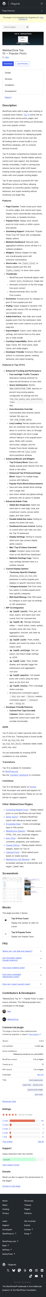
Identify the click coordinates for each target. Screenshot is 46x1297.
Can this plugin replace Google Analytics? (12, 959)
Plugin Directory (8, 11)
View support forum (10, 1165)
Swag (27, 1233)
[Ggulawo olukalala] (42, 3)
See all (41, 1141)
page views (27, 1085)
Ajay (7, 57)
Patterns (28, 1213)
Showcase (28, 1201)
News (4, 1205)
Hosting (5, 1209)
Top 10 (26, 114)
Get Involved (30, 1221)
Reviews (8, 79)
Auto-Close (11, 838)
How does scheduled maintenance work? (11, 975)
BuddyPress (8, 1254)
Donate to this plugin (11, 1186)
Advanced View (9, 1101)
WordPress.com (10, 1241)
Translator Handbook (19, 775)
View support (34, 1034)
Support (8, 97)
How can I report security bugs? (16, 984)
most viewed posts (36, 1080)
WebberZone (12, 1019)
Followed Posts (12, 852)
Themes (27, 1205)
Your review (7, 1141)
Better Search (12, 817)
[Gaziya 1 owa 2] (19, 880)
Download (8, 64)
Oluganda (12, 1264)
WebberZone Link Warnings (17, 859)
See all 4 (40, 1075)
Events (27, 1225)
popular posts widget (35, 1090)
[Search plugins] (27, 27)
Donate (28, 1229)
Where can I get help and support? (17, 951)
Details (8, 73)
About (5, 1201)
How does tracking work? (13, 968)
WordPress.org (11, 771)
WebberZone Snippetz (15, 831)
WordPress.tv (9, 1233)
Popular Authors (13, 845)
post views (39, 1094)
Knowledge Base (13, 824)
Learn (4, 1221)
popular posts (38, 1085)
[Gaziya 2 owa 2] (40, 880)
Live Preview (22, 64)
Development (10, 91)
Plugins (27, 1209)
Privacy (5, 1213)
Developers (7, 1229)
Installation (9, 85)
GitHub (33, 787)
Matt (5, 1245)
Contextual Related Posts (17, 810)
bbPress (7, 1250)
